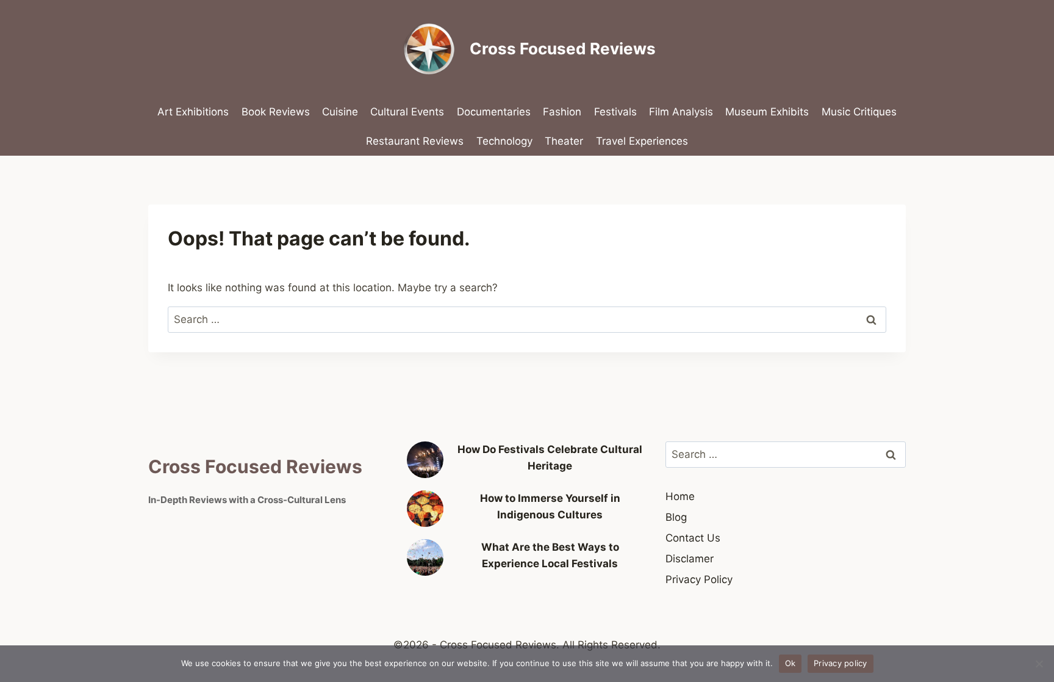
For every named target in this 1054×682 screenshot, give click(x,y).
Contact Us (692, 538)
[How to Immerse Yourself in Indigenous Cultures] (425, 508)
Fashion (562, 112)
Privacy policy (840, 663)
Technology (504, 141)
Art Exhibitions (193, 112)
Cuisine (340, 112)
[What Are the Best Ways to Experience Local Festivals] (425, 557)
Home (680, 496)
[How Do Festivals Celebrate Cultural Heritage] (425, 459)
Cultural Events (407, 112)
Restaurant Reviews (415, 141)
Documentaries (494, 112)
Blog (676, 517)
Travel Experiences (642, 141)
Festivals (615, 112)
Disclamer (689, 559)
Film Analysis (681, 112)
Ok (790, 663)
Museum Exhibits (767, 112)
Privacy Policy (699, 579)
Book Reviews (276, 112)
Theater (564, 141)
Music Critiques (859, 112)
